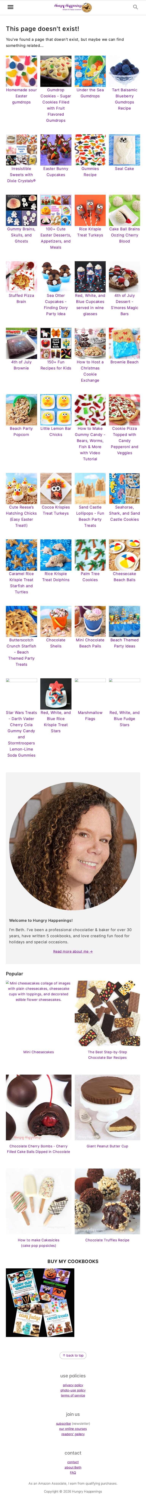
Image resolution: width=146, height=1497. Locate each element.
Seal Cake (124, 168)
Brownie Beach (124, 362)
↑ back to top (73, 1355)
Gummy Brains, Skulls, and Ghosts (21, 235)
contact (73, 1462)
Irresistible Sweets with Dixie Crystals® (21, 174)
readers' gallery (73, 1434)
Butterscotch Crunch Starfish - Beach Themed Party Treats (21, 652)
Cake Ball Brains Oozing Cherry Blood (124, 235)
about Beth (73, 1467)
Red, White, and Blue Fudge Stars (125, 718)
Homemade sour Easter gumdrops (21, 96)
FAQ (73, 1473)
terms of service (73, 1395)
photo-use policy (73, 1390)
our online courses (73, 1429)
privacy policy (73, 1385)
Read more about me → (73, 951)
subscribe (63, 1424)
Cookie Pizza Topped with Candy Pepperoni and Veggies (124, 440)
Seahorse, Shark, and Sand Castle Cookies (124, 513)
